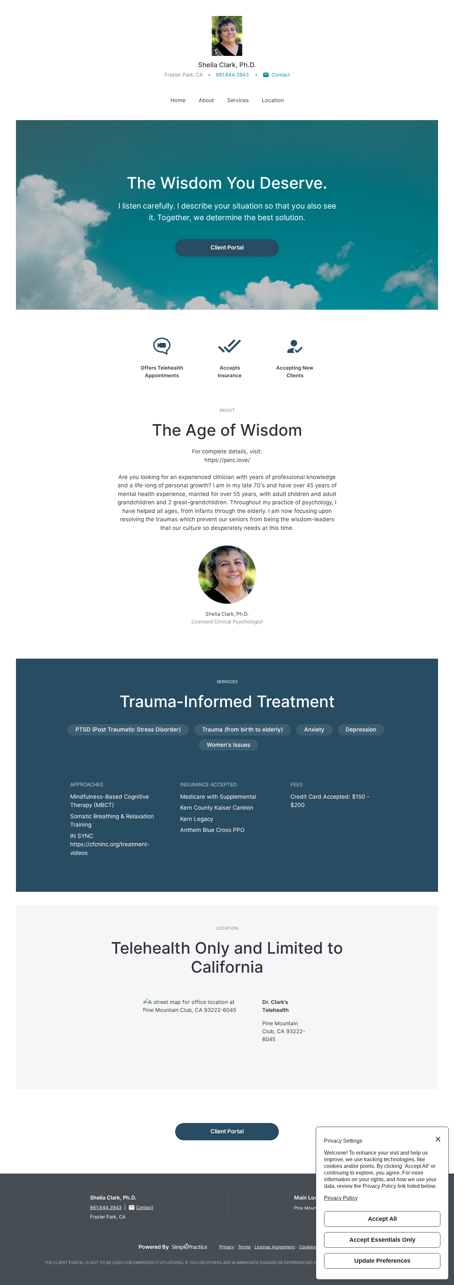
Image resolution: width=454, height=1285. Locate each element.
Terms (244, 1246)
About (206, 100)
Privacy (226, 1246)
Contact (281, 75)
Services (238, 100)
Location (273, 100)
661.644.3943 (232, 75)
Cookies (307, 1246)
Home (177, 100)
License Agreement (275, 1246)
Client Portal (227, 247)
